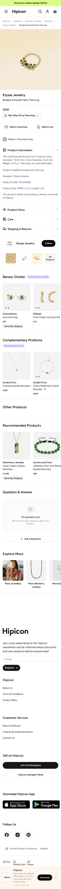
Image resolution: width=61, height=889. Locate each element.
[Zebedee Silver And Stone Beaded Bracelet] (47, 446)
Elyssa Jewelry (9, 25)
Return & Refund (11, 725)
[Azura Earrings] (16, 297)
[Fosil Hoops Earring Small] (47, 297)
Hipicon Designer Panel (30, 774)
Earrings (48, 21)
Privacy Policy (10, 700)
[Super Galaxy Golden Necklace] (16, 446)
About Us (8, 688)
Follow (48, 243)
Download (44, 877)
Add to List (47, 127)
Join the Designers (30, 765)
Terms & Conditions (13, 694)
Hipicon (6, 21)
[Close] (56, 877)
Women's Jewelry (33, 21)
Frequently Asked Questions (18, 731)
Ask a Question (32, 538)
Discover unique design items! (30, 3)
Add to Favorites (18, 127)
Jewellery (17, 21)
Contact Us (9, 738)
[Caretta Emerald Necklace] (16, 366)
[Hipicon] (19, 12)
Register (9, 667)
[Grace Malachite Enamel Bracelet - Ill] (47, 366)
